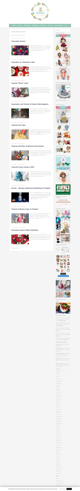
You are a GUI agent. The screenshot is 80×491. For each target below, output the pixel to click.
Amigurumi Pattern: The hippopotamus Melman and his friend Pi (63, 360)
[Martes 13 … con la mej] (57, 260)
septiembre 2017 (59, 447)
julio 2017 (57, 452)
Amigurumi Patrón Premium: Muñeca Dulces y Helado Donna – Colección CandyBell (63, 319)
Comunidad (35, 25)
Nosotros (19, 25)
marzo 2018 (58, 433)
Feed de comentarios (60, 483)
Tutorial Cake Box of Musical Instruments (27, 146)
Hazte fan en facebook (61, 100)
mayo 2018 (58, 430)
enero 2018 (58, 437)
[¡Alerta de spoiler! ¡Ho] (57, 270)
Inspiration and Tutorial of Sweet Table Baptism (29, 104)
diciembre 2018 (59, 416)
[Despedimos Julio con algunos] (61, 260)
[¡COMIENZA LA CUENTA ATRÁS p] (64, 263)
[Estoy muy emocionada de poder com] (61, 270)
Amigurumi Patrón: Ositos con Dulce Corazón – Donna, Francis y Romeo (63, 350)
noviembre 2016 (59, 468)
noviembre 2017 (59, 442)
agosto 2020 (58, 385)
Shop (66, 25)
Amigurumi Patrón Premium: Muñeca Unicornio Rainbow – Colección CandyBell (63, 324)
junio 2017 (58, 454)
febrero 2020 (58, 395)
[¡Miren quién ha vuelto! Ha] (64, 260)
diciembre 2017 (59, 440)
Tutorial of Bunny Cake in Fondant (24, 209)
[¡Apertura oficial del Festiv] (68, 267)
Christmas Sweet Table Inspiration (24, 230)
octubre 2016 (58, 471)
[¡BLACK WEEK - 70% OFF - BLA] (68, 256)
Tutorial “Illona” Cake (19, 83)
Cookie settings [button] (62, 488)
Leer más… (45, 50)
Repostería (42, 25)
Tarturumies (21, 38)
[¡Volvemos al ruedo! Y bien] (64, 270)
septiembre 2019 (59, 399)
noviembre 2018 (59, 418)
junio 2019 (58, 407)
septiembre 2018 (59, 423)
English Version (58, 25)
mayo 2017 (58, 456)
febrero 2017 (58, 461)
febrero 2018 (58, 435)
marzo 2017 (58, 459)
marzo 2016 (58, 473)
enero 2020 (58, 397)
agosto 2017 (58, 449)
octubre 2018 (58, 421)
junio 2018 (58, 428)
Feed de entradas (59, 480)
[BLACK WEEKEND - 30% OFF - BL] (68, 270)
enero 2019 (58, 414)
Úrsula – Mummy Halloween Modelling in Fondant (30, 188)
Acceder (57, 478)
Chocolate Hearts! (18, 41)
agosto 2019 (58, 402)
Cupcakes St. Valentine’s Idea (23, 62)
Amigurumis (27, 25)
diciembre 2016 (59, 466)
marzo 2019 (58, 409)
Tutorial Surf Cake (18, 125)
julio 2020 (57, 388)
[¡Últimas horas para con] (57, 263)
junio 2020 (58, 390)
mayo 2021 (58, 376)
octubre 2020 (58, 383)
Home (14, 25)
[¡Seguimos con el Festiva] (64, 267)
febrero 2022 (58, 371)
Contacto (50, 25)
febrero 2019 (58, 411)
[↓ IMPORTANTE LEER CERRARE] (64, 256)
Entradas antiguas (15, 248)
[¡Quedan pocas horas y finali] (68, 260)
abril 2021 (58, 378)
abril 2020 (58, 392)
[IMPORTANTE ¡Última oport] (61, 256)
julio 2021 (57, 373)
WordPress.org (58, 485)
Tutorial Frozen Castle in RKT (22, 167)
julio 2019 (57, 404)
